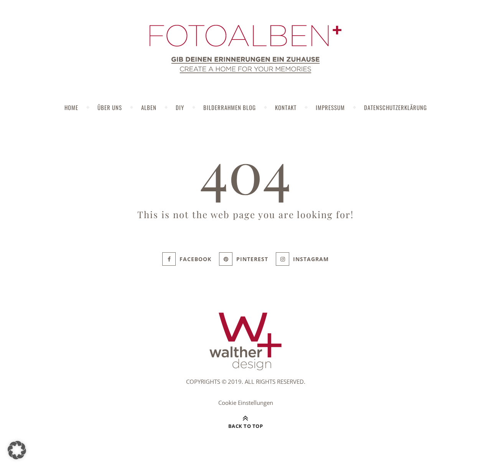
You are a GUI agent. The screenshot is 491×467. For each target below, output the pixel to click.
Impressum (330, 107)
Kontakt (286, 107)
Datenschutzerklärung (395, 107)
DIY (180, 107)
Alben (149, 107)
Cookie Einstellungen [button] (245, 402)
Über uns (109, 107)
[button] (17, 450)
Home (71, 107)
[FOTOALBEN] (245, 49)
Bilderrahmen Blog (229, 107)
